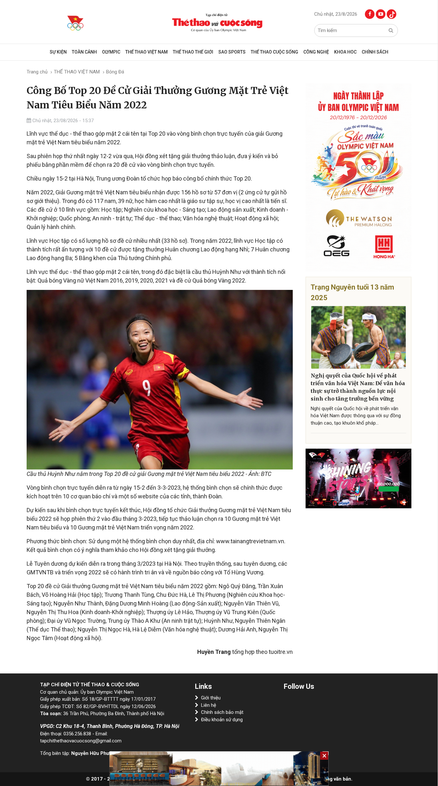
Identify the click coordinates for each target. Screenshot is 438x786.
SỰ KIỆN (58, 52)
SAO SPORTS (232, 52)
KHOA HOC (345, 52)
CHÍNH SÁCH (375, 52)
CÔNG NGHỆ (316, 52)
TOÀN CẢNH (84, 52)
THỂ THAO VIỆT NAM (146, 52)
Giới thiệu (211, 698)
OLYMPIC (111, 52)
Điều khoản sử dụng (222, 720)
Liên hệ (208, 705)
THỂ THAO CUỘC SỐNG (274, 52)
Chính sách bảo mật (222, 712)
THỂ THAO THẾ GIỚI (193, 52)
